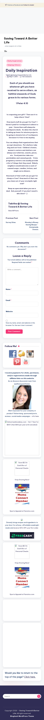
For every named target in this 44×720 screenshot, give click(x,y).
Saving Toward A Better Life (20, 40)
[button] (13, 211)
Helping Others (14, 65)
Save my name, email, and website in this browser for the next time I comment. (20, 324)
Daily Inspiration (15, 61)
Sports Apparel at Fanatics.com (22, 511)
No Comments (27, 76)
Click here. (30, 676)
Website (9, 311)
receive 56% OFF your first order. (26, 528)
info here (35, 416)
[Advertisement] (22, 21)
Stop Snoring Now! (22, 480)
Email (8, 300)
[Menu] (5, 51)
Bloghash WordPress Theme (22, 716)
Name (9, 289)
